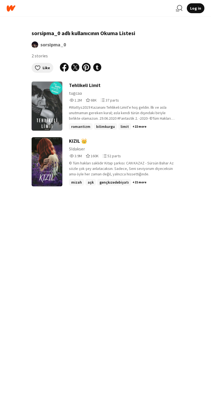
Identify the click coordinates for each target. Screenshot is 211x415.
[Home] (89, 8)
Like (46, 67)
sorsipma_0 (53, 44)
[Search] (179, 8)
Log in (195, 8)
